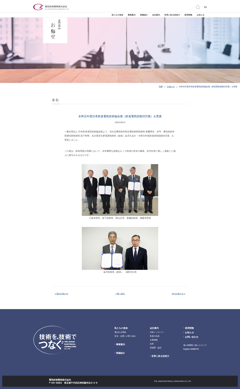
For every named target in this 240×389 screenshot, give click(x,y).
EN (205, 7)
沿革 (152, 344)
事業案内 (132, 15)
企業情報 (154, 340)
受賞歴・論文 (156, 347)
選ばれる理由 (120, 332)
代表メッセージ (156, 332)
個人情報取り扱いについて (195, 345)
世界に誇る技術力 (172, 15)
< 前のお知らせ (61, 293)
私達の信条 (155, 336)
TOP (161, 86)
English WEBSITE (191, 349)
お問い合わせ (191, 336)
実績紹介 (144, 15)
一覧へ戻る (120, 293)
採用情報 (188, 15)
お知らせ (200, 15)
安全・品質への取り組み (125, 336)
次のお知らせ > (178, 293)
